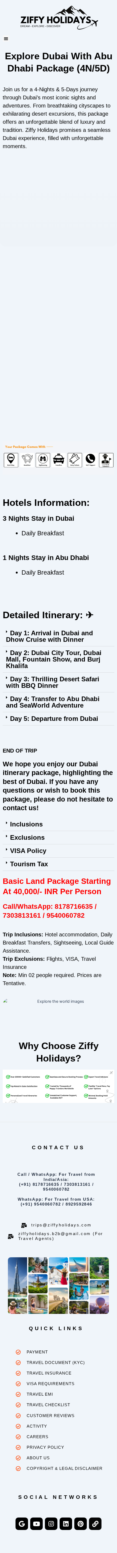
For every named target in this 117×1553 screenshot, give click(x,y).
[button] (6, 38)
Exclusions (27, 837)
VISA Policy (28, 850)
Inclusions (26, 824)
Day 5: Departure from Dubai (54, 718)
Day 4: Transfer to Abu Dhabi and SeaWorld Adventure (53, 702)
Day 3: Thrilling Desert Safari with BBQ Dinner (52, 682)
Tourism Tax (29, 864)
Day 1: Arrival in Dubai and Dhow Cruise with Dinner (49, 636)
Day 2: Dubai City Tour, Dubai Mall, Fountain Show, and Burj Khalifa (53, 659)
